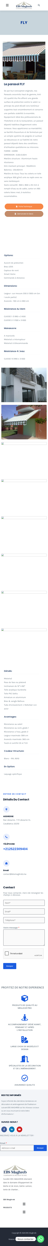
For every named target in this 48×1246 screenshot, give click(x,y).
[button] (7, 5)
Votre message (11, 927)
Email (3, 1143)
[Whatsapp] (40, 1239)
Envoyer (9, 966)
